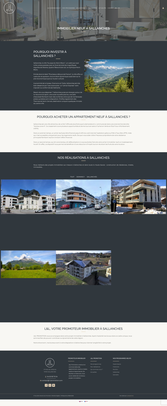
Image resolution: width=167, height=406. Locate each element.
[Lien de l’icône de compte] (163, 8)
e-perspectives (130, 395)
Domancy (81, 177)
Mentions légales (56, 395)
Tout (72, 177)
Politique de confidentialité (67, 395)
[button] (86, 8)
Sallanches (92, 177)
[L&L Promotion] (9, 8)
